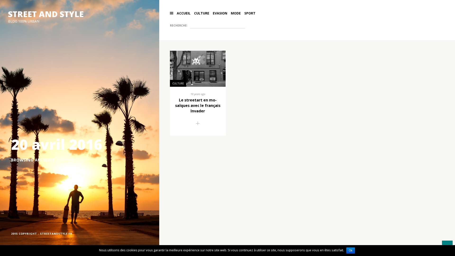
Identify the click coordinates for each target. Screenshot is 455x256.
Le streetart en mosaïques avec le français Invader (197, 105)
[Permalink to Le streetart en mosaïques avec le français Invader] (197, 123)
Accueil (184, 13)
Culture (201, 13)
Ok (350, 250)
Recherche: (179, 25)
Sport (249, 13)
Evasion (220, 13)
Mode (236, 13)
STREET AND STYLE (46, 14)
